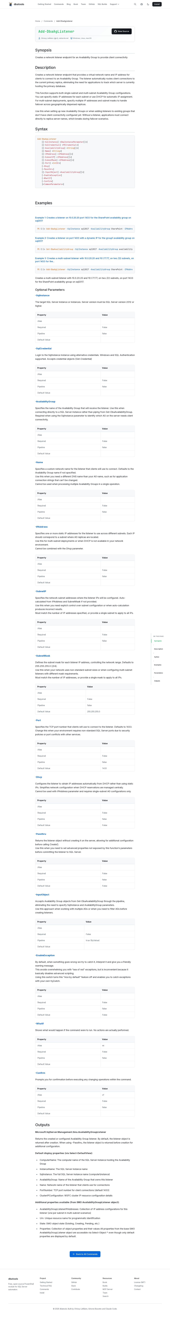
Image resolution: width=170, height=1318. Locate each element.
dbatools (19, 4)
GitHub (92, 4)
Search (106, 1296)
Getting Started (44, 4)
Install (42, 1293)
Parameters (158, 673)
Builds (105, 1286)
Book (76, 4)
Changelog (138, 1286)
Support (113, 4)
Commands (59, 4)
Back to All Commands (86, 1254)
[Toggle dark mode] (148, 4)
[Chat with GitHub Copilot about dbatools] (141, 4)
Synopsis (158, 641)
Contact (137, 1289)
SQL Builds (102, 4)
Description (158, 649)
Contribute (75, 1289)
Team (83, 4)
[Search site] (135, 4)
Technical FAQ (46, 1286)
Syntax (156, 657)
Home (37, 21)
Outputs (157, 681)
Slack (73, 1286)
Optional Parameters (50, 290)
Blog (69, 4)
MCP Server (108, 1289)
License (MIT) (139, 1282)
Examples (157, 665)
